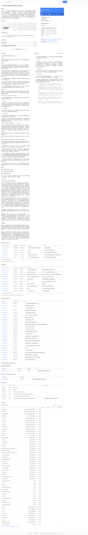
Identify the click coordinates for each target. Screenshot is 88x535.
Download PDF (45, 14)
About (30, 533)
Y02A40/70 (5, 35)
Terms (48, 533)
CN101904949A (4, 250)
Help (58, 533)
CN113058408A (4, 290)
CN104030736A (4, 354)
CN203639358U (4, 340)
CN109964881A (4, 359)
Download (56, 405)
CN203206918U (4, 347)
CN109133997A (4, 281)
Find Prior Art (52, 14)
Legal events (56, 39)
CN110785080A (4, 283)
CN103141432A (4, 303)
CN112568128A (4, 288)
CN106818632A (4, 343)
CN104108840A (4, 345)
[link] (19, 36)
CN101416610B (4, 305)
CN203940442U (4, 333)
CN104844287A (4, 336)
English (48, 17)
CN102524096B (4, 312)
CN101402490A (4, 331)
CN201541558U (4, 247)
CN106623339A (4, 274)
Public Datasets (43, 533)
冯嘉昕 (45, 18)
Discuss (57, 41)
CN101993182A (4, 254)
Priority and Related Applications (51, 40)
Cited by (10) (52, 39)
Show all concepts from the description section (10, 526)
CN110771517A (4, 286)
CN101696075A (4, 352)
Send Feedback (36, 533)
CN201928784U (4, 315)
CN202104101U (4, 338)
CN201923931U (4, 257)
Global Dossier (52, 41)
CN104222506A (4, 329)
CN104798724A (4, 326)
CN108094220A (4, 276)
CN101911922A (4, 252)
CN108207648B (4, 357)
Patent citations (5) (46, 39)
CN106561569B (4, 350)
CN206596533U (4, 317)
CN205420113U (4, 319)
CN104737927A (4, 322)
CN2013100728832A (5, 370)
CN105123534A (4, 269)
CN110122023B (4, 324)
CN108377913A (4, 279)
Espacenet (48, 41)
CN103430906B (4, 310)
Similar (58, 14)
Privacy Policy (53, 533)
